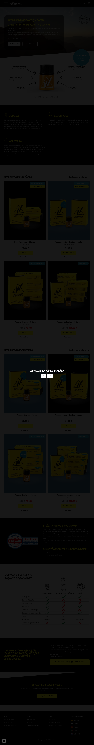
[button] (4, 741)
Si (43, 376)
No (50, 376)
